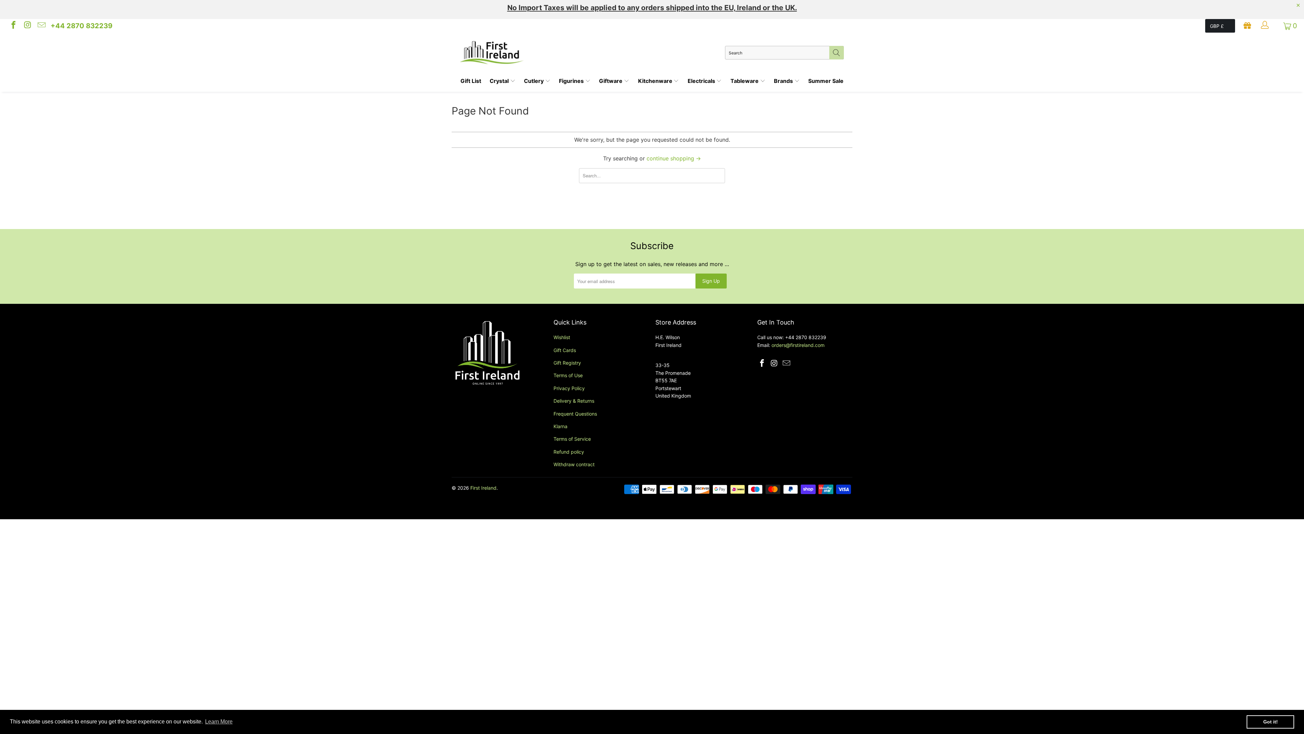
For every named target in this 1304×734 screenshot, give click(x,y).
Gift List (470, 80)
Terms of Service (572, 439)
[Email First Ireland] (41, 26)
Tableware (745, 80)
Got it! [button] (1270, 721)
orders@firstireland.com (798, 345)
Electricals (702, 80)
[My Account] (1266, 26)
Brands (784, 80)
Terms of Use (568, 375)
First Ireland (483, 488)
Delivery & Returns (574, 401)
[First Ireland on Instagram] (26, 26)
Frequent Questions (575, 414)
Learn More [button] (219, 721)
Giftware (611, 80)
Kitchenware (656, 80)
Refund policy (569, 452)
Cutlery (534, 80)
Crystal (500, 80)
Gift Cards (565, 350)
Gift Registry (567, 363)
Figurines (572, 80)
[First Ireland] (592, 52)
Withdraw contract (574, 464)
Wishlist (562, 337)
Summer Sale (826, 80)
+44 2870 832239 (81, 26)
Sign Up (711, 281)
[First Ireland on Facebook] (12, 26)
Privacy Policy (569, 388)
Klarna (560, 426)
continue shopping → (674, 158)
